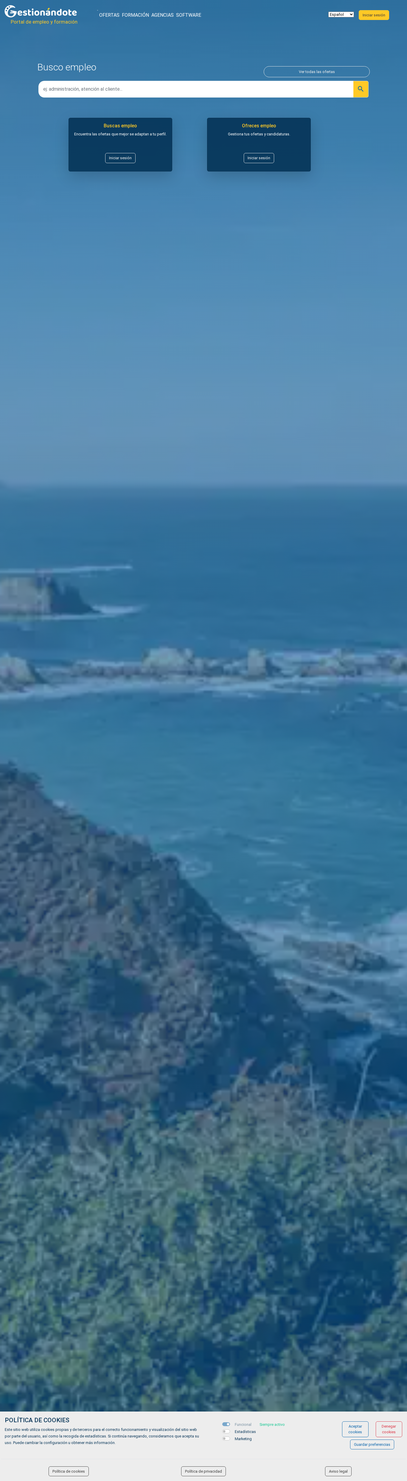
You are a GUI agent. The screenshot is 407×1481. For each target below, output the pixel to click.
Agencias (162, 15)
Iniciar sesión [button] (374, 15)
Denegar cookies (389, 1429)
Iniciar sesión (120, 158)
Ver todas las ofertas (317, 71)
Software (188, 15)
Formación (135, 15)
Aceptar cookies (355, 1429)
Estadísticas (245, 1431)
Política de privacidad (203, 1471)
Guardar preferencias (372, 1444)
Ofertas (109, 15)
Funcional (243, 1424)
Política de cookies (68, 1471)
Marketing (243, 1439)
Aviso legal (338, 1471)
